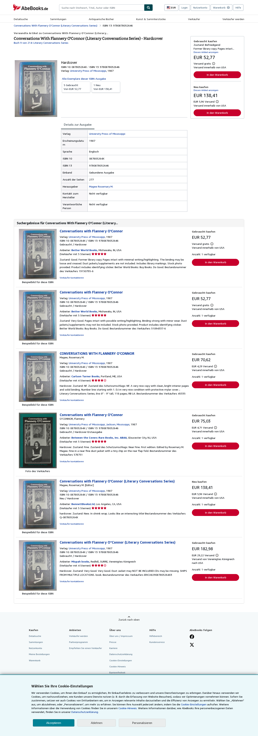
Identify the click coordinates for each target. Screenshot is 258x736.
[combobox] (101, 7)
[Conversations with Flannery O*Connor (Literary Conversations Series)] (38, 589)
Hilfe (238, 7)
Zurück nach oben (129, 619)
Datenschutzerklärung (120, 654)
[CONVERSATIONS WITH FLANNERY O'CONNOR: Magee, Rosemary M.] (38, 400)
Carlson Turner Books (85, 376)
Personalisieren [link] (142, 722)
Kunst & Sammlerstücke (151, 19)
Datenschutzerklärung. (85, 711)
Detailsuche (21, 19)
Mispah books (80, 561)
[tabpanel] (124, 171)
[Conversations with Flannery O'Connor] (38, 278)
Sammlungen (58, 19)
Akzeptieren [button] (53, 722)
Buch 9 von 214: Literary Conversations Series (41, 42)
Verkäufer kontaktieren (72, 277)
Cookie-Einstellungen (193, 704)
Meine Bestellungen (39, 654)
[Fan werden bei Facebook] (192, 637)
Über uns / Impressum (121, 636)
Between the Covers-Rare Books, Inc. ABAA (99, 437)
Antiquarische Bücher (101, 19)
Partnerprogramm (78, 642)
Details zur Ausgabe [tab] (78, 124)
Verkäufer (194, 19)
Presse (112, 642)
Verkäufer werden (233, 19)
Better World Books (84, 250)
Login (185, 7)
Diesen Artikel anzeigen (206, 52)
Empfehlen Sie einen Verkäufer (85, 648)
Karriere (113, 648)
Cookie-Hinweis (117, 666)
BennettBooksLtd (83, 504)
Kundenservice (157, 642)
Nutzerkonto (200, 7)
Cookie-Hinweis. (127, 708)
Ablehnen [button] (96, 722)
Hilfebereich (155, 636)
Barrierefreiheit (117, 672)
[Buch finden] (148, 7)
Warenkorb (34, 660)
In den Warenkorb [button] (217, 74)
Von (72, 86)
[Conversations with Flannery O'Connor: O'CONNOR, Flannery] (38, 467)
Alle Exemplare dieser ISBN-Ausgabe (84, 78)
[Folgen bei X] (192, 645)
